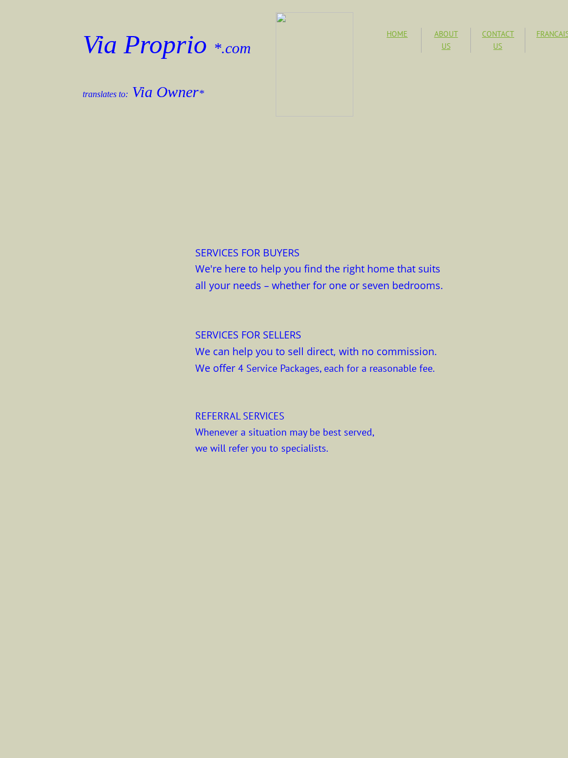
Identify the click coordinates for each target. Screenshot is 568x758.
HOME (397, 34)
